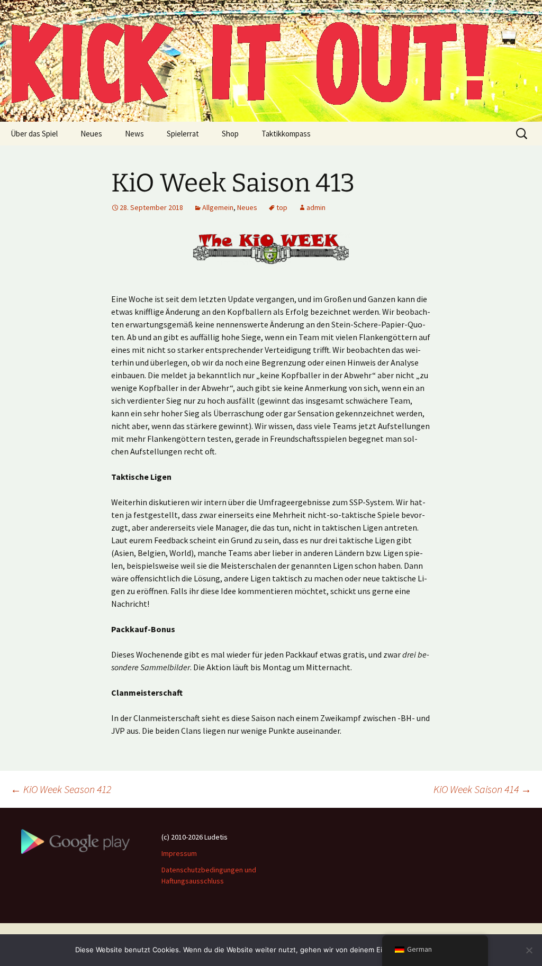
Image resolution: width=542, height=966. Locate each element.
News (134, 134)
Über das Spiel (34, 134)
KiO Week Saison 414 (482, 789)
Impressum (179, 853)
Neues (91, 134)
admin (316, 207)
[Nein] (528, 950)
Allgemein (217, 207)
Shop (230, 134)
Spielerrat (183, 134)
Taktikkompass (286, 134)
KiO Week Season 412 (61, 789)
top (281, 207)
